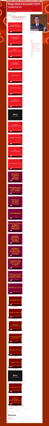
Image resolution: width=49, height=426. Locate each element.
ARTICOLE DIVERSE (20, 12)
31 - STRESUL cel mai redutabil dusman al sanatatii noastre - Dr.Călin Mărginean (16, 406)
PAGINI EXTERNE (25, 12)
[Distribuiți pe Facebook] (11, 408)
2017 (31, 56)
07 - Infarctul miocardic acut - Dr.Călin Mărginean (13, 108)
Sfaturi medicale (32, 42)
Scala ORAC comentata (33, 45)
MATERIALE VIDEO (14, 12)
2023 (31, 57)
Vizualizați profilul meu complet (11, 419)
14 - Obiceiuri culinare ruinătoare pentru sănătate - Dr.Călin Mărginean (15, 195)
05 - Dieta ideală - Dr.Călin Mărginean (12, 83)
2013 (31, 55)
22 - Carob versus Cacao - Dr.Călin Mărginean (13, 294)
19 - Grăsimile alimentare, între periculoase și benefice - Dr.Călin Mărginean (16, 257)
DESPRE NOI (30, 12)
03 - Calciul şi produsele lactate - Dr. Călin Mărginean (13, 58)
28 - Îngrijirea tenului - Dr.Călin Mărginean (12, 369)
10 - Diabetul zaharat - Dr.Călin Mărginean (12, 145)
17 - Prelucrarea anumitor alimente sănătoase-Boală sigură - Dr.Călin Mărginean (16, 232)
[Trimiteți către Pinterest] (12, 408)
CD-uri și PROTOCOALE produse (36, 12)
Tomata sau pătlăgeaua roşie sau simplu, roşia (35, 43)
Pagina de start (9, 12)
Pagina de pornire (18, 410)
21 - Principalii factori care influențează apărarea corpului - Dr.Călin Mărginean (16, 282)
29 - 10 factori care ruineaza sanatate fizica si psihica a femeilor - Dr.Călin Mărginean (17, 381)
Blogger (30, 421)
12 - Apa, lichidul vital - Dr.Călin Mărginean (12, 170)
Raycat (27, 421)
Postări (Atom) (12, 411)
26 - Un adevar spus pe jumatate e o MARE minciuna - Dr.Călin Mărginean (15, 344)
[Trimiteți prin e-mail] (9, 408)
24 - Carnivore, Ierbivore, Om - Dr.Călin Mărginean (13, 319)
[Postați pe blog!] (10, 408)
